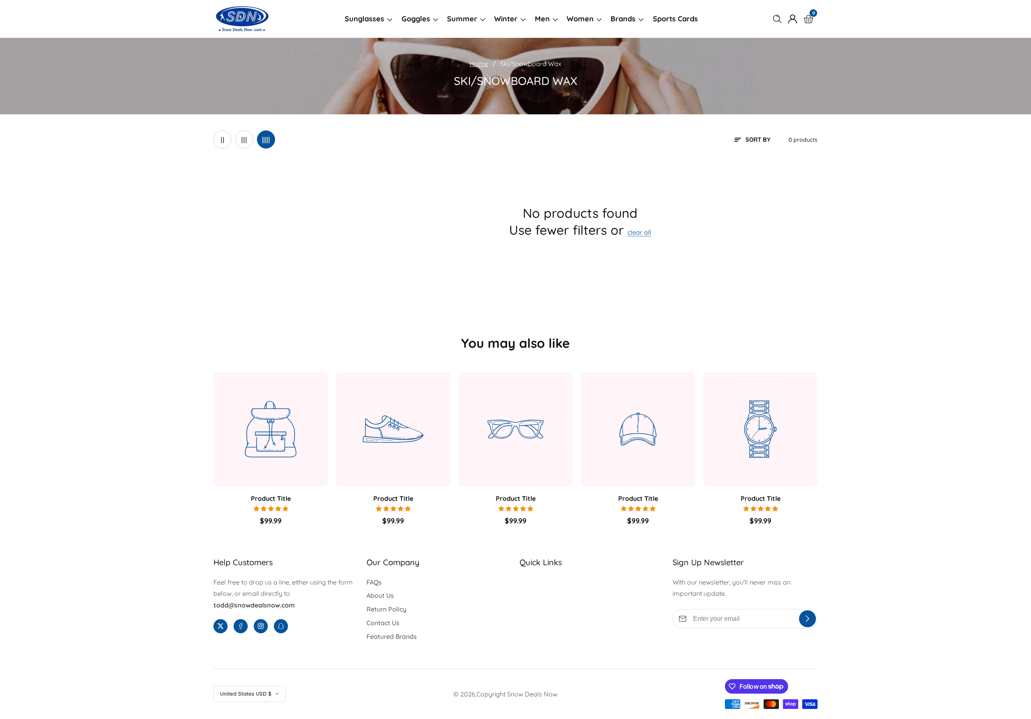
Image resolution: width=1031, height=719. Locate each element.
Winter (506, 18)
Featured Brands (391, 636)
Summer (462, 18)
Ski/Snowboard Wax (530, 64)
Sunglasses (364, 18)
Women (580, 18)
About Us (380, 595)
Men (542, 18)
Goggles (416, 18)
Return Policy (386, 609)
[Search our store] (779, 19)
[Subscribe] (807, 618)
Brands (623, 18)
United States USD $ (246, 693)
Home (479, 64)
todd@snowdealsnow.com (254, 605)
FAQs (374, 582)
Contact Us (383, 623)
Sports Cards (675, 18)
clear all (639, 232)
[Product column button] (222, 139)
